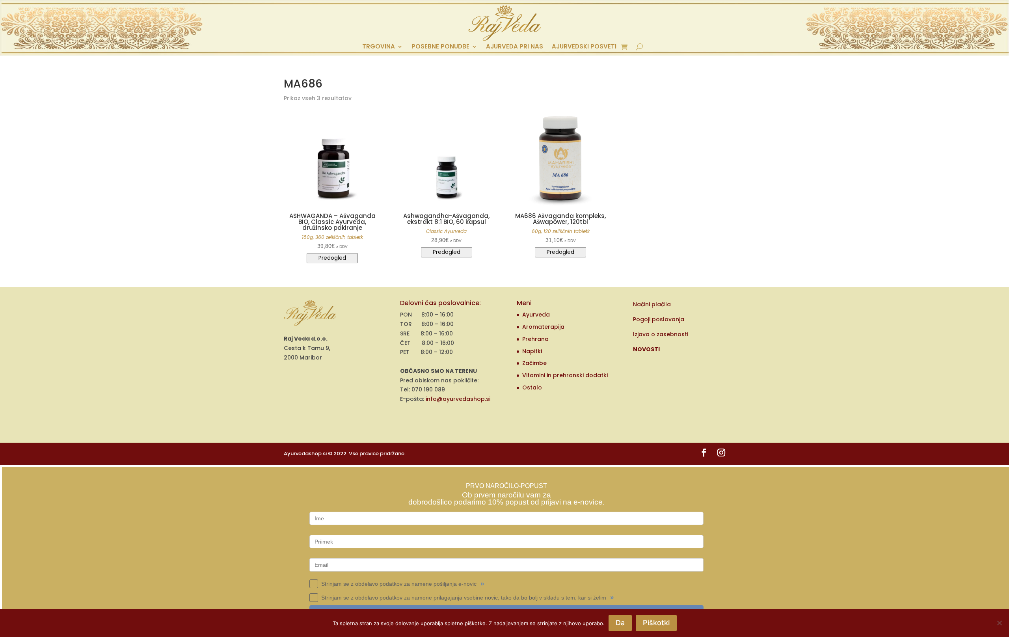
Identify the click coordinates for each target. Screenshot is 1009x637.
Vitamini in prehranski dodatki (565, 375)
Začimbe (534, 363)
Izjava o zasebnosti (660, 334)
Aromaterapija (543, 327)
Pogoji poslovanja (658, 319)
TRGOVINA (378, 47)
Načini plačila (652, 304)
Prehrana (535, 339)
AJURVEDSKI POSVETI (584, 47)
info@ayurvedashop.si (458, 399)
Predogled (332, 258)
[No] (999, 623)
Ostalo (532, 387)
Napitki (532, 351)
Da (620, 622)
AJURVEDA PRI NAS (514, 47)
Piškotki (656, 622)
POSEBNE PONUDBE (440, 47)
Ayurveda (536, 314)
